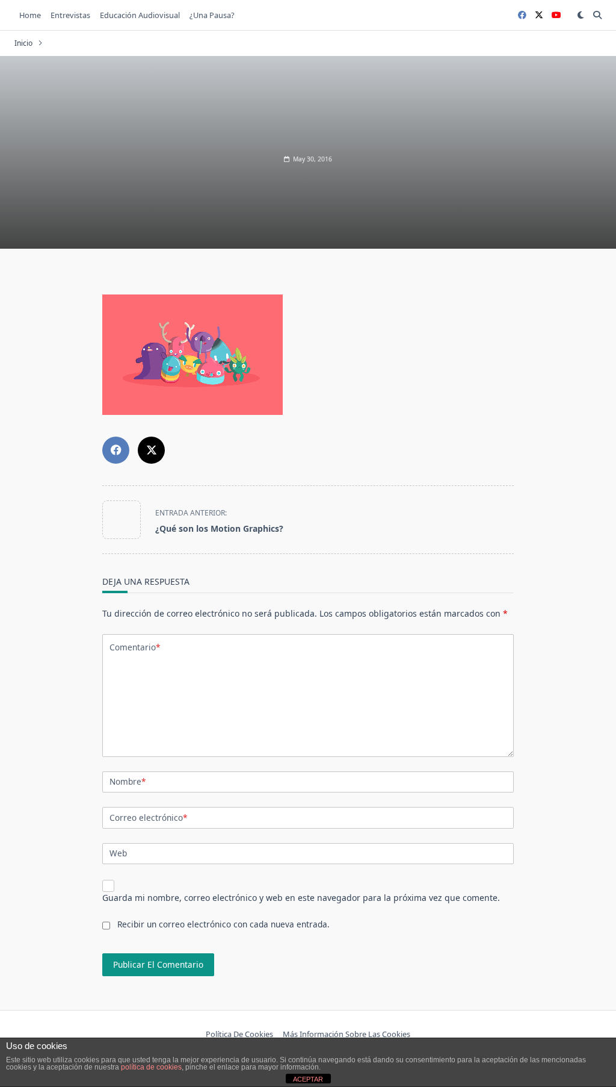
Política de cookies (239, 1034)
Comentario (134, 647)
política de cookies (151, 1067)
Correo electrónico (148, 817)
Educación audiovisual (140, 15)
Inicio (23, 43)
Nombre (127, 781)
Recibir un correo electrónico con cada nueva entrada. (223, 924)
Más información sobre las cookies (346, 1034)
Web (118, 853)
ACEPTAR (308, 1079)
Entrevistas (70, 15)
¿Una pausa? (212, 15)
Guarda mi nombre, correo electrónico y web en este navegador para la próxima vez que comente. (301, 897)
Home (30, 15)
